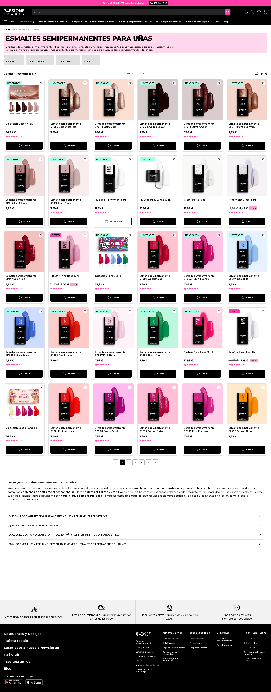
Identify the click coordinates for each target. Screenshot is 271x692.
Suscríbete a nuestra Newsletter (31, 648)
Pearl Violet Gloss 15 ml (242, 199)
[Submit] (227, 12)
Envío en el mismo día (86, 615)
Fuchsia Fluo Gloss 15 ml (198, 352)
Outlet (217, 21)
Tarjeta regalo (16, 641)
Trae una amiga (17, 662)
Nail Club (11, 655)
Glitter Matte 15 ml (195, 199)
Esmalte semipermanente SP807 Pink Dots (110, 354)
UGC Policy (249, 648)
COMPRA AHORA (158, 3)
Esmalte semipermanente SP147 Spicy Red (21, 277)
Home (7, 29)
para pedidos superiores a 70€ (43, 616)
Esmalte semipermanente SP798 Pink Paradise (199, 430)
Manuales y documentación (224, 640)
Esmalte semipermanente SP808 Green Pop (155, 354)
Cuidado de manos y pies (197, 21)
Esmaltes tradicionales (102, 21)
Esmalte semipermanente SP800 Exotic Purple (110, 430)
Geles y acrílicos (78, 21)
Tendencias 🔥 (27, 21)
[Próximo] (155, 462)
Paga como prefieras (237, 615)
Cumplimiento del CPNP (252, 659)
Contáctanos (196, 643)
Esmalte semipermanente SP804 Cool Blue (244, 277)
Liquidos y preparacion (129, 21)
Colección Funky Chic (108, 275)
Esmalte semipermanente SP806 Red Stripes (65, 354)
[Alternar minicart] (265, 12)
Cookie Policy (250, 639)
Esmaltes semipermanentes (52, 21)
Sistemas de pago (171, 639)
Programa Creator (198, 648)
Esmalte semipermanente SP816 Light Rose (65, 201)
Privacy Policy (250, 643)
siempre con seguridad (237, 618)
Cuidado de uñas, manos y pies (144, 671)
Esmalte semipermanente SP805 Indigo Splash (21, 354)
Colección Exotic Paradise (21, 428)
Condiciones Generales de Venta (254, 653)
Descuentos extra (152, 615)
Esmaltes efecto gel (145, 652)
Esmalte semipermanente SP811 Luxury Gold (110, 125)
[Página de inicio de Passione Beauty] (14, 12)
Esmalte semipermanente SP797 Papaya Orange (244, 430)
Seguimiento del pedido (174, 648)
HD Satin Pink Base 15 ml (65, 275)
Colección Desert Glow (19, 123)
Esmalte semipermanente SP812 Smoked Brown (155, 125)
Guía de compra (224, 645)
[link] (116, 462)
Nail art (148, 21)
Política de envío (170, 643)
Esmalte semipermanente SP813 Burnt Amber (199, 125)
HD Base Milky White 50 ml (155, 199)
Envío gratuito (14, 616)
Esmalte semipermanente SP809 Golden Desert (65, 125)
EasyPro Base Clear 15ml (243, 352)
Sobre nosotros (197, 639)
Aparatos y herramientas (168, 21)
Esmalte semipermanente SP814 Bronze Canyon (244, 125)
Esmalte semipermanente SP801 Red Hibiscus (65, 430)
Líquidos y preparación (146, 656)
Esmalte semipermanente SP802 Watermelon (155, 277)
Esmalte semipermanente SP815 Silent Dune (21, 201)
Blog (226, 21)
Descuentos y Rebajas (22, 634)
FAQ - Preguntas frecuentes (171, 659)
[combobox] (131, 12)
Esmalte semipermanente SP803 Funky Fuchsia (199, 277)
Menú (12, 21)
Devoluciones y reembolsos (170, 653)
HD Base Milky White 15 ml (110, 199)
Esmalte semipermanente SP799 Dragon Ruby (155, 430)
